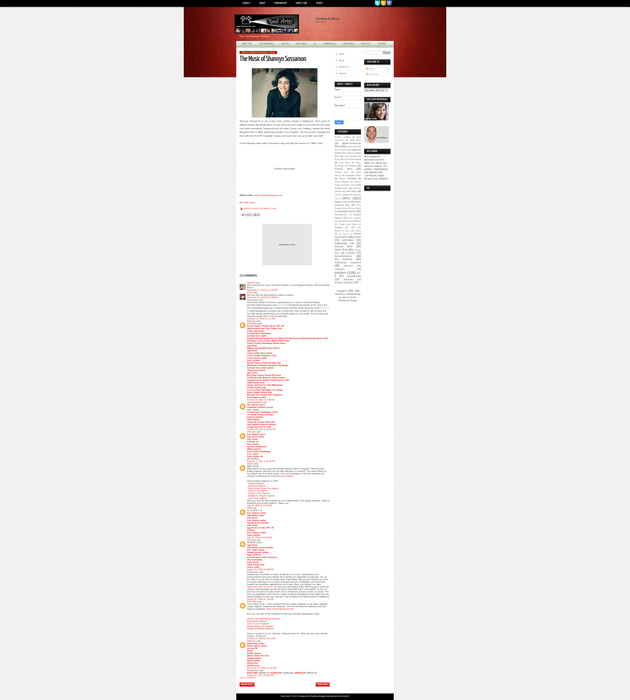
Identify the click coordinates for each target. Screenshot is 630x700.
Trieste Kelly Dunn (348, 224)
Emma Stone (354, 159)
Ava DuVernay (341, 150)
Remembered (341, 215)
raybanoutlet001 (254, 402)
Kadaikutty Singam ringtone (261, 495)
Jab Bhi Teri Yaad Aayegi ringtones (263, 619)
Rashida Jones (347, 211)
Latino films (351, 191)
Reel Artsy (285, 696)
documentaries (343, 256)
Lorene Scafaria (342, 195)
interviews (348, 266)
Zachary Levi (342, 227)
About (262, 3)
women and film (344, 282)
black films (341, 249)
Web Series (301, 44)
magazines (340, 269)
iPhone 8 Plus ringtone (259, 493)
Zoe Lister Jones (353, 231)
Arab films (355, 140)
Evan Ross (344, 163)
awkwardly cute (344, 243)
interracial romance (348, 262)
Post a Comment (248, 678)
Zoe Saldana (343, 234)
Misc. (347, 198)
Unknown (251, 321)
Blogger (353, 300)
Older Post (323, 684)
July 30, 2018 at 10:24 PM (259, 537)
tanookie (251, 282)
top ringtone (287, 476)
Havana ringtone (256, 483)
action (357, 237)
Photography (280, 3)
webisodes (348, 279)
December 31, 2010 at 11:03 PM (262, 290)
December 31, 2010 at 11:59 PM (262, 297)
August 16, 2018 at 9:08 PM (260, 569)
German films (341, 172)
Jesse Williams (342, 182)
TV (315, 44)
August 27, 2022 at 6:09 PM (260, 675)
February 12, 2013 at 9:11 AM (261, 318)
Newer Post (247, 684)
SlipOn (250, 464)
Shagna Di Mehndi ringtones (260, 628)
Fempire (352, 166)
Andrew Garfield (342, 137)
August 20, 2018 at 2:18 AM (260, 599)
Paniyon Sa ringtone (257, 491)
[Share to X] (252, 214)
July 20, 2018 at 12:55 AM (259, 505)
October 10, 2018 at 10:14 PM (261, 638)
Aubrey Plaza (352, 146)
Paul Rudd (356, 208)
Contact (246, 3)
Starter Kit (343, 67)
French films (343, 168)
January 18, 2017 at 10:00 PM (261, 429)
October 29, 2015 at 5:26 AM (260, 400)
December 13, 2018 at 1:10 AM (261, 668)
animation (348, 240)
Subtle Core (301, 3)
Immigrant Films (353, 175)
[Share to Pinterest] (258, 214)
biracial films (344, 246)
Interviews (348, 44)
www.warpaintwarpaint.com (268, 195)
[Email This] (246, 214)
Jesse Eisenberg (347, 178)
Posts (371, 69)
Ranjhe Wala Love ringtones (260, 626)
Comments (373, 74)
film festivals (343, 259)
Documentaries (266, 44)
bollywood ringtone (257, 486)
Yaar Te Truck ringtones (258, 623)
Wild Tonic (249, 202)
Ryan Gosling (354, 218)
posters (340, 272)
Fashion (382, 44)
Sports (319, 3)
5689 (249, 508)
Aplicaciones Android (339, 696)
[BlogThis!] (249, 214)
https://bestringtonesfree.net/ (280, 609)
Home (285, 683)
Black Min (251, 601)
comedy (350, 252)
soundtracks (354, 276)
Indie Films (247, 44)
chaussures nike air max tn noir (262, 587)
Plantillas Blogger (318, 696)
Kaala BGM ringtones (257, 621)
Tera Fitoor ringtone (257, 498)
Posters (285, 44)
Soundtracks (329, 44)
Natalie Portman (342, 202)
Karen (249, 292)
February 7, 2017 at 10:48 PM (261, 461)
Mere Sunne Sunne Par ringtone (263, 488)
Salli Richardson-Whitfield (349, 221)
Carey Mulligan (351, 156)
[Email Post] (242, 214)
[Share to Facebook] (255, 214)
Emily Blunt (340, 159)
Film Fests (366, 44)
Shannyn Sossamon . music (262, 52)
